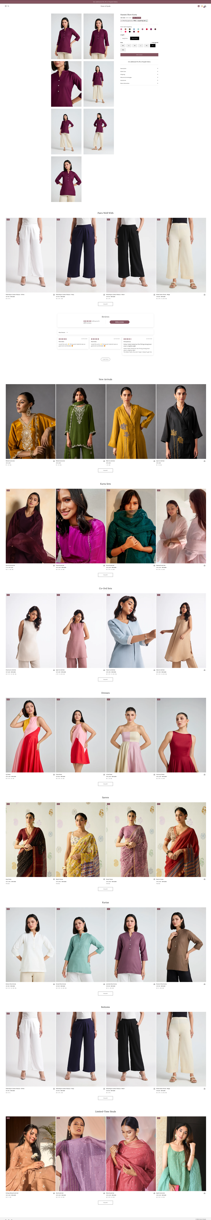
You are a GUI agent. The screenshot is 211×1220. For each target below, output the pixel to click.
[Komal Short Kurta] (81, 944)
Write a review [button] (119, 322)
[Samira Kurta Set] (31, 526)
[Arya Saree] (31, 839)
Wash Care (123, 71)
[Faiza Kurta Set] (81, 526)
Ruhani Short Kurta (161, 984)
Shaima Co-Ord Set (11, 670)
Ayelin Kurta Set (160, 1193)
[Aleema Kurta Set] (181, 526)
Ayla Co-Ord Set (160, 461)
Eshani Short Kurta (11, 984)
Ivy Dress (8, 774)
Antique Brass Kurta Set (12, 1193)
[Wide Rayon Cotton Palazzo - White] (31, 255)
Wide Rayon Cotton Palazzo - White (15, 294)
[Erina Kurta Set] (131, 526)
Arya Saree (8, 879)
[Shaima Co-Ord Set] (31, 630)
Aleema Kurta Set (160, 565)
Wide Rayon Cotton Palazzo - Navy (65, 294)
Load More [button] (105, 359)
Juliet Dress (109, 774)
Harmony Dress (160, 774)
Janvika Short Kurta (111, 984)
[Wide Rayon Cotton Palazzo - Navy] (81, 255)
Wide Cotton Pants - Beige (163, 294)
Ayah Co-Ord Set (60, 670)
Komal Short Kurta (61, 984)
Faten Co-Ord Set (110, 670)
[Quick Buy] (54, 294)
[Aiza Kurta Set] (81, 1153)
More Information (124, 83)
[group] (105, 2)
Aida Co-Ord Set (160, 670)
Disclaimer (123, 80)
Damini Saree (159, 879)
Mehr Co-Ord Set (110, 461)
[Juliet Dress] (131, 735)
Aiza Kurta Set (59, 1193)
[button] (8, 6)
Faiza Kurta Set (60, 565)
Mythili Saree (59, 879)
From (9, 567)
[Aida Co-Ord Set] (181, 630)
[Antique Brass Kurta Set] (31, 1153)
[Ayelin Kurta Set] (181, 1153)
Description (123, 68)
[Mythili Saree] (81, 839)
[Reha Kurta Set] (131, 1153)
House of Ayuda (105, 6)
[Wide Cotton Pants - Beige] (181, 255)
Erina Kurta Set (110, 565)
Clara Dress (59, 774)
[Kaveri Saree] (131, 839)
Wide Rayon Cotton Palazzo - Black (115, 294)
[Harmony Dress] (181, 735)
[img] (63, 339)
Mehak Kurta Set (10, 461)
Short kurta (134, 38)
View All (105, 304)
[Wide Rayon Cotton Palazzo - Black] (131, 255)
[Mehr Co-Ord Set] (131, 421)
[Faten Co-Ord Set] (131, 630)
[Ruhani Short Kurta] (181, 944)
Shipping (122, 74)
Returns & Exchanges (126, 77)
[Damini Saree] (181, 839)
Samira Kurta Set (10, 565)
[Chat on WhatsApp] (199, 6)
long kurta (125, 38)
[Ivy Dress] (31, 735)
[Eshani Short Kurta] (31, 944)
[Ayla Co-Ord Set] (181, 421)
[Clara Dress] (81, 735)
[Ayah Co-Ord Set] (81, 630)
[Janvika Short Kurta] (131, 944)
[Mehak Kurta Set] (31, 421)
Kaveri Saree (109, 879)
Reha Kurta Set (110, 1193)
